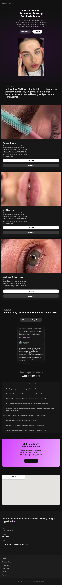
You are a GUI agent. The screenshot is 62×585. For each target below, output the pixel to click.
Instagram (5, 537)
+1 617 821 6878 (7, 531)
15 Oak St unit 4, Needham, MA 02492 (15, 544)
